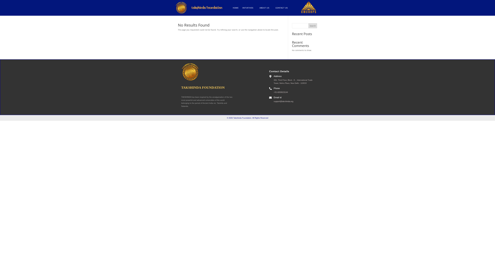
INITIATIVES (247, 8)
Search (313, 26)
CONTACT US (281, 8)
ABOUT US (264, 8)
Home (235, 8)
